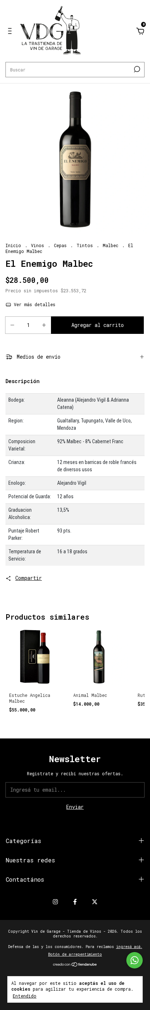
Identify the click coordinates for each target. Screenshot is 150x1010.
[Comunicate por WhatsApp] (134, 960)
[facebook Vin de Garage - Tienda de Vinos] (75, 901)
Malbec (110, 245)
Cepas (60, 245)
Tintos (84, 245)
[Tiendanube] (75, 965)
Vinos (37, 245)
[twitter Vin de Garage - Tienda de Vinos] (95, 901)
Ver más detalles (33, 304)
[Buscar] (136, 69)
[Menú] (11, 32)
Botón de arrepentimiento (75, 954)
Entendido (24, 996)
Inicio (13, 245)
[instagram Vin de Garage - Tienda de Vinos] (55, 901)
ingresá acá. (129, 946)
